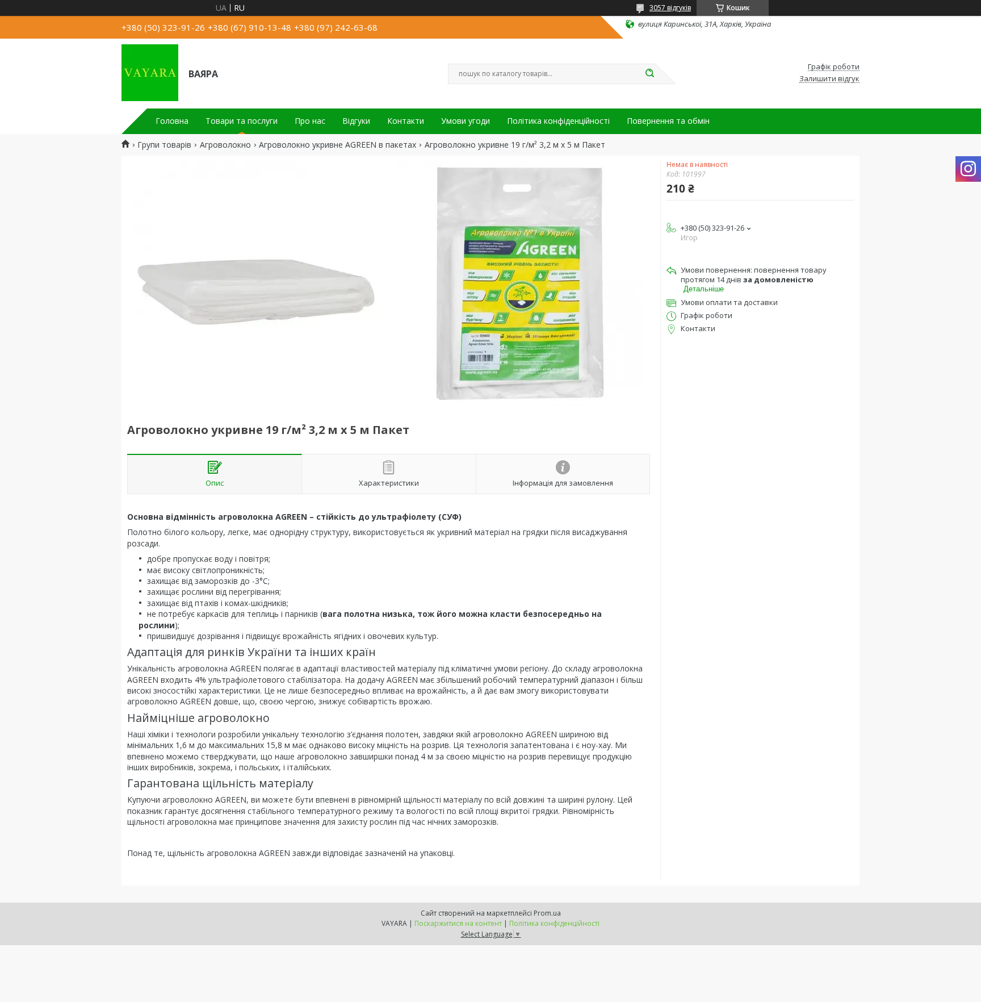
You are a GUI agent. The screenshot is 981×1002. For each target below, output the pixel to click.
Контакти (405, 121)
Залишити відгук (829, 79)
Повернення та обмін (668, 121)
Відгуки (356, 121)
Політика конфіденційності (558, 121)
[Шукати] (649, 74)
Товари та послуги (242, 121)
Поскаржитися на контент (458, 923)
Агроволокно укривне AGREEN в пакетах (337, 145)
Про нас (310, 121)
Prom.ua (547, 913)
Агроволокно (225, 145)
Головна (172, 121)
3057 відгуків (670, 7)
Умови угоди (465, 121)
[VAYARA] (149, 72)
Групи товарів (164, 145)
